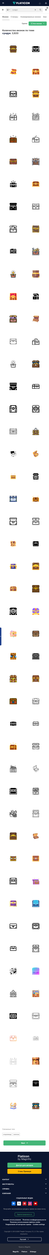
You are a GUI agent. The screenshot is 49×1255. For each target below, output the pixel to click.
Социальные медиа (24, 1198)
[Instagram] (30, 1203)
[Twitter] (19, 1203)
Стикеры (14, 16)
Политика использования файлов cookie (25, 1222)
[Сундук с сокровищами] (13, 49)
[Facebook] (13, 1203)
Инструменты (8, 1184)
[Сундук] (36, 679)
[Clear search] (35, 9)
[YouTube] (35, 1203)
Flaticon (24, 1251)
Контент (5, 1179)
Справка (5, 1189)
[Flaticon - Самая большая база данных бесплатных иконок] (21, 3)
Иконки (5, 16)
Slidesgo (33, 1251)
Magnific (16, 1251)
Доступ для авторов (24, 1165)
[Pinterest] (24, 1203)
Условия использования (12, 1220)
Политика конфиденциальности (34, 1220)
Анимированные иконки (30, 16)
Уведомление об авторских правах (18, 1224)
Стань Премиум (24, 1171)
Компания (6, 1193)
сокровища (7, 1134)
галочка (16, 1134)
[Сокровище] (13, 566)
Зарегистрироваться (24, 1214)
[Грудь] (36, 161)
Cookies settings (39, 1224)
